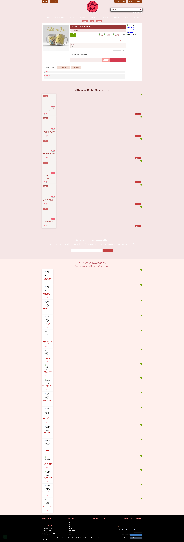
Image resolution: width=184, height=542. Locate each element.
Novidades (97, 522)
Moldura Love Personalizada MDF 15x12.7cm (49, 177)
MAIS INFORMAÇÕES (50, 67)
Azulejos (71, 520)
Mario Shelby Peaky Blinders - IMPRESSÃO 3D (47, 418)
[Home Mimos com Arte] (92, 12)
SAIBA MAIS (135, 537)
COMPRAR (138, 113)
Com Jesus (99, 21)
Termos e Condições (48, 528)
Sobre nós (46, 520)
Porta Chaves (72, 530)
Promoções (97, 520)
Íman (70, 526)
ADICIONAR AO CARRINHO (118, 60)
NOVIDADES (136, 17)
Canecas (71, 524)
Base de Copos (72, 522)
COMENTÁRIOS (76, 67)
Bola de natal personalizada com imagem (47, 449)
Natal (92, 21)
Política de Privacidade (48, 530)
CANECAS (85, 21)
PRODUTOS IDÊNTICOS (64, 67)
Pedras (70, 528)
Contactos (46, 522)
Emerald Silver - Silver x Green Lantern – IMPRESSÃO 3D (47, 343)
